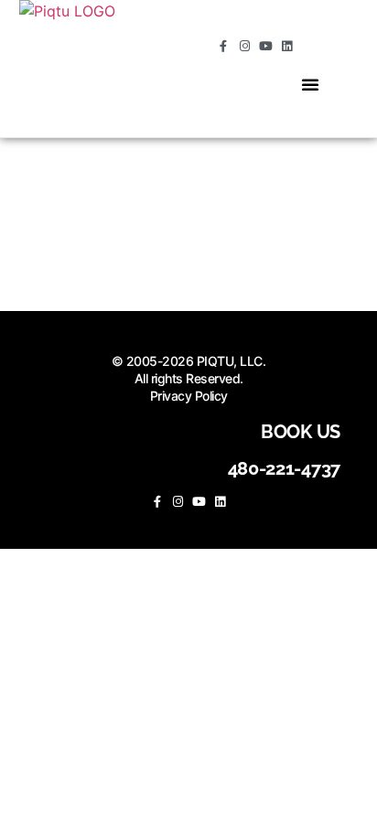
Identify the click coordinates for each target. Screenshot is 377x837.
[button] (310, 84)
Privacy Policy (189, 395)
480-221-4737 (284, 468)
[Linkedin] (287, 46)
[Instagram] (245, 46)
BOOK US (300, 432)
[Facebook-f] (224, 46)
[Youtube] (266, 46)
